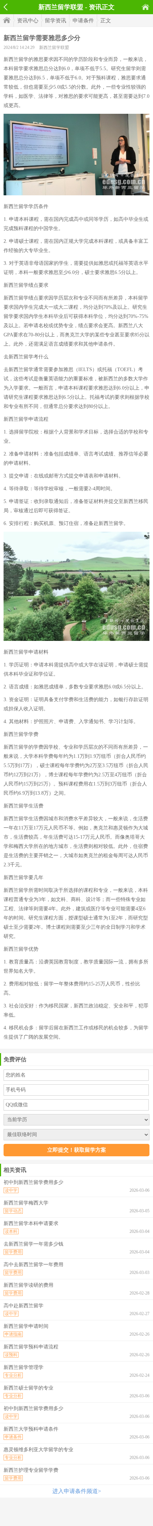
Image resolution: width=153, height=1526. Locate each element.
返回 (5, 7)
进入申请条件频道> (76, 1491)
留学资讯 (55, 20)
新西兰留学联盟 (54, 47)
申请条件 (83, 20)
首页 (145, 7)
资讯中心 (27, 20)
